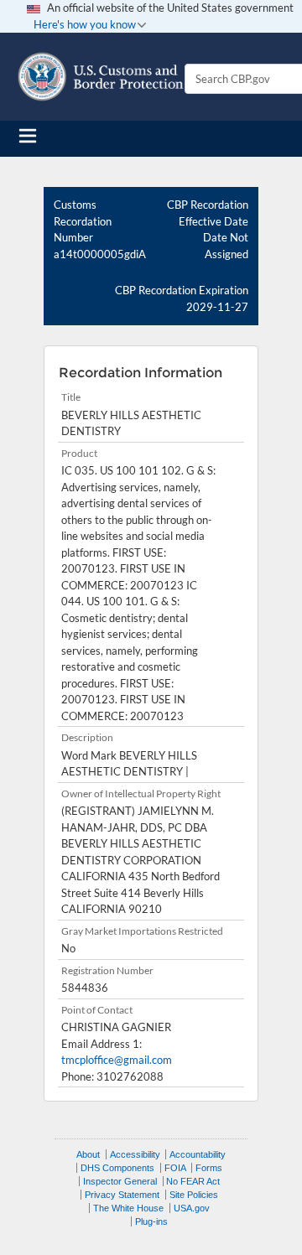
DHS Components (117, 1168)
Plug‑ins (151, 1221)
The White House (128, 1208)
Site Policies (193, 1195)
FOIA (175, 1168)
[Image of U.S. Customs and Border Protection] (101, 76)
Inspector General (120, 1181)
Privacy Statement (122, 1195)
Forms (208, 1168)
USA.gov (192, 1208)
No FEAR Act (193, 1181)
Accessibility (135, 1154)
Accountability (197, 1154)
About (88, 1154)
